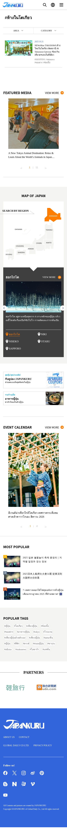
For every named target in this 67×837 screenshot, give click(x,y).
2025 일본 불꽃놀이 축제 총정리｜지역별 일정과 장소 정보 (42, 559)
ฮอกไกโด (14, 334)
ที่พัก (17, 643)
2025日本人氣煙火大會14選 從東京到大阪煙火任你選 (42, 576)
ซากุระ (51, 643)
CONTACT (24, 737)
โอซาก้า (35, 649)
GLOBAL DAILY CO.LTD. (16, 745)
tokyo (37, 632)
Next (45, 167)
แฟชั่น (47, 649)
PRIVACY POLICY (43, 745)
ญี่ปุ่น (7, 626)
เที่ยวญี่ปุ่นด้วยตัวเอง (15, 638)
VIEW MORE (52, 93)
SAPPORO (15, 348)
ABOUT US (9, 737)
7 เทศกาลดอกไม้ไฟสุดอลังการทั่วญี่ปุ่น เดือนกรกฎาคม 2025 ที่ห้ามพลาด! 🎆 (43, 592)
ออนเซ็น (49, 638)
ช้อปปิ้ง (47, 62)
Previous (21, 167)
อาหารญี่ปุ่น (24, 632)
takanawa (50, 59)
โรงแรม (48, 632)
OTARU (45, 341)
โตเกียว (19, 626)
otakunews (21, 649)
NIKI (44, 334)
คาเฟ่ (26, 643)
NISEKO (14, 341)
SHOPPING (41, 59)
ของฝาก (39, 62)
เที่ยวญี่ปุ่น (32, 626)
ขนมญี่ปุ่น (39, 643)
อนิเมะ (8, 649)
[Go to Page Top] (60, 830)
